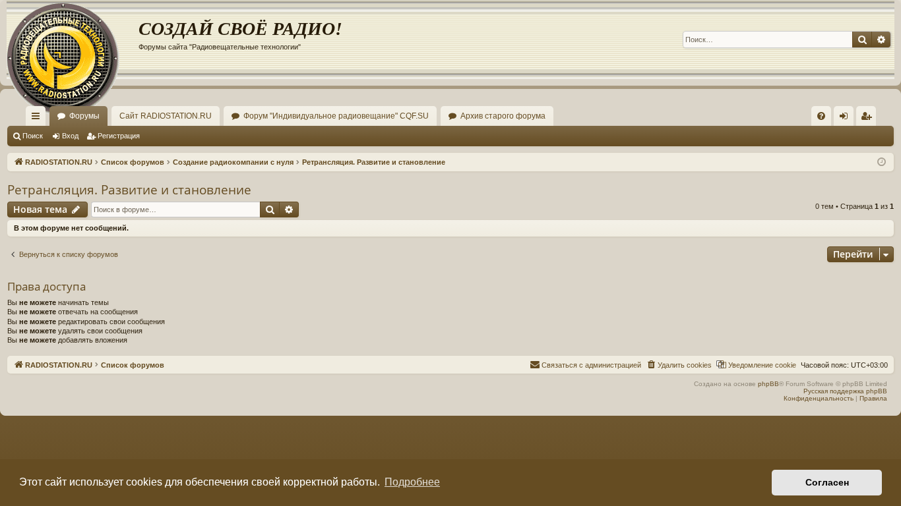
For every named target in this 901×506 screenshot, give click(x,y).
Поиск (32, 136)
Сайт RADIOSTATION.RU (165, 116)
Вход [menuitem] (847, 118)
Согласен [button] (827, 482)
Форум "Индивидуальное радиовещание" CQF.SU (336, 116)
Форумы (84, 116)
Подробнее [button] (412, 482)
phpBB (768, 383)
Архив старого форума (502, 116)
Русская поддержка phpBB (845, 391)
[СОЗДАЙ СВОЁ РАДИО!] (73, 39)
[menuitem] (821, 116)
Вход (70, 136)
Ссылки (38, 118)
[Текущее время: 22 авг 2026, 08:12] (881, 162)
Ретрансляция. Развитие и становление (129, 189)
